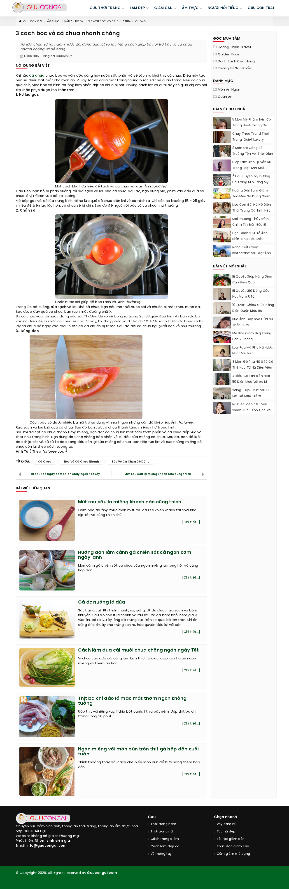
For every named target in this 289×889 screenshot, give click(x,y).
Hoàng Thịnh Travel (234, 47)
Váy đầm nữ (227, 824)
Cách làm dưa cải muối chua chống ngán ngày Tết (138, 650)
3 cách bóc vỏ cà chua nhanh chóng (117, 21)
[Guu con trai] (39, 7)
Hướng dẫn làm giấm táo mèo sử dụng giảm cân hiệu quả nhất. (251, 196)
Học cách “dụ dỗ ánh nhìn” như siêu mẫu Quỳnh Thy (250, 239)
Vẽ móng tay (161, 854)
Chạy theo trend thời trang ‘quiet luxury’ (250, 136)
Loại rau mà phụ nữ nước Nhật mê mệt (252, 350)
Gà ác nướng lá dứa (101, 602)
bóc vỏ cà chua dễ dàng (131, 461)
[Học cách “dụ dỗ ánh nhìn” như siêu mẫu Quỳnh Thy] (222, 239)
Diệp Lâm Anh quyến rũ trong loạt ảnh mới (251, 165)
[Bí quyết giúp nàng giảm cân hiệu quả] (222, 285)
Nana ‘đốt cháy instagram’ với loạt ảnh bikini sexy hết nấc (251, 253)
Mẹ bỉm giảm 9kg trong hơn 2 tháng (251, 336)
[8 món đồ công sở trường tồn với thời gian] (222, 154)
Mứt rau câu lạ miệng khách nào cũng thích (157, 474)
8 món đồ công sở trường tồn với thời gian (252, 151)
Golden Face (229, 54)
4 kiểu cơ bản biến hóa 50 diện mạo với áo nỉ (251, 379)
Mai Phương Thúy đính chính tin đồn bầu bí (250, 222)
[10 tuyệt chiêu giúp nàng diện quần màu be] (222, 313)
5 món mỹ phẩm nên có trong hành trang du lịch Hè (251, 125)
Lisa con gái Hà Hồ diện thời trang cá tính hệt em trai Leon (251, 210)
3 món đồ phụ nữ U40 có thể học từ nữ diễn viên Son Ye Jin (252, 367)
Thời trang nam (163, 824)
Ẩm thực (53, 21)
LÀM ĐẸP (137, 8)
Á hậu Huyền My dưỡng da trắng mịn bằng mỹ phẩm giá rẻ (251, 182)
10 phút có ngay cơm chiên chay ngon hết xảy (65, 474)
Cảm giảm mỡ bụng (233, 854)
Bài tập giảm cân (231, 839)
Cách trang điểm (165, 839)
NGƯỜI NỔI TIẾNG (223, 8)
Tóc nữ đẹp (226, 831)
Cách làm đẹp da (165, 846)
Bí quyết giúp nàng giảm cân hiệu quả (253, 279)
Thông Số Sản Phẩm (235, 68)
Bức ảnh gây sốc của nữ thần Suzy (252, 322)
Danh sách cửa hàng (236, 61)
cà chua (36, 76)
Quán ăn (225, 97)
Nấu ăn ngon (73, 21)
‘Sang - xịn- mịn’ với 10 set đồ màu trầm (250, 393)
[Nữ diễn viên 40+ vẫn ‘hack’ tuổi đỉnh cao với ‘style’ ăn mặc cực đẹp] (222, 408)
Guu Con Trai (261, 8)
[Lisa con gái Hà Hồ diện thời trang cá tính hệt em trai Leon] (222, 208)
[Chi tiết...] (191, 522)
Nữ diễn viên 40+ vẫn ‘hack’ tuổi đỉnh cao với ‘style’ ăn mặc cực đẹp (251, 410)
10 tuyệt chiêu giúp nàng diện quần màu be (253, 308)
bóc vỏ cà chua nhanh (81, 461)
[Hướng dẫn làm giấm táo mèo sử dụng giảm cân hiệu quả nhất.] (222, 193)
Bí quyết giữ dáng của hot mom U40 (251, 294)
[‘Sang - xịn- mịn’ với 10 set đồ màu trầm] (222, 398)
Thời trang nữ (162, 831)
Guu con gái (32, 21)
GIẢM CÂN (163, 8)
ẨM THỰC (190, 8)
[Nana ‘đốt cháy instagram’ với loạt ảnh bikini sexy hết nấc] (222, 256)
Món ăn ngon (229, 89)
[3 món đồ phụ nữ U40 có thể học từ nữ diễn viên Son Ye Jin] (222, 370)
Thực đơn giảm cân (233, 846)
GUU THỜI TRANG (105, 8)
